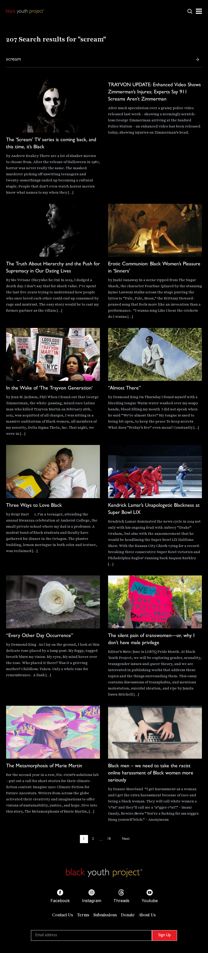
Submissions (105, 914)
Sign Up (164, 935)
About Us (147, 914)
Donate (128, 914)
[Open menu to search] (190, 11)
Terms (83, 914)
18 (109, 839)
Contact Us (62, 914)
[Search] (197, 59)
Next (125, 839)
